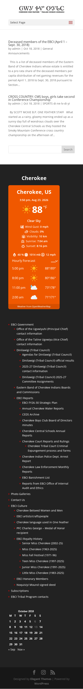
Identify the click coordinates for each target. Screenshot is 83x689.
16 (15, 633)
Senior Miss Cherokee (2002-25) (42, 543)
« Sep (11, 649)
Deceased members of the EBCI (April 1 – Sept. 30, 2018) (37, 43)
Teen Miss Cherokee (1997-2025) (43, 561)
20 (35, 633)
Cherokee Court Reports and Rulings (45, 441)
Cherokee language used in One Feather (43, 522)
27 (35, 638)
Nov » (21, 649)
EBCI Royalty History (29, 539)
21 (40, 633)
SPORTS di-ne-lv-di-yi (56, 103)
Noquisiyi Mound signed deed (36, 585)
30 (15, 644)
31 (20, 644)
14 (40, 627)
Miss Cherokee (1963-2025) (39, 549)
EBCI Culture (19, 506)
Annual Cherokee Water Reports (43, 408)
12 (30, 627)
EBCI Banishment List (36, 477)
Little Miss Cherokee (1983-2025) (43, 573)
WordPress (41, 683)
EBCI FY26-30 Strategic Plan (39, 402)
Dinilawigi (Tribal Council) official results (48, 360)
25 (25, 638)
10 (20, 627)
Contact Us (18, 500)
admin (16, 48)
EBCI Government (22, 324)
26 (30, 638)
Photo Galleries (20, 494)
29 (10, 644)
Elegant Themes (40, 679)
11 (25, 627)
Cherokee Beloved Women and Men (40, 510)
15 (10, 633)
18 (25, 633)
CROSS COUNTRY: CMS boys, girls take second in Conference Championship (41, 98)
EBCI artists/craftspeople (32, 516)
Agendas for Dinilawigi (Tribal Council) (47, 354)
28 (40, 638)
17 (20, 633)
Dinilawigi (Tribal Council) (33, 350)
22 (10, 638)
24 (20, 638)
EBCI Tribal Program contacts (29, 597)
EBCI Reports (25, 398)
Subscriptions (20, 591)
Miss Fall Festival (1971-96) (39, 555)
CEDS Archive (30, 414)
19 (30, 633)
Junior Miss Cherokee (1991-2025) (43, 567)
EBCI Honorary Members (32, 579)
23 (15, 638)
